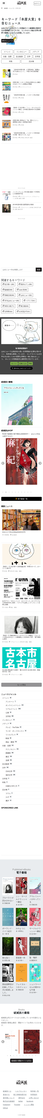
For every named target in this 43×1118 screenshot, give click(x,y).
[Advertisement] (21, 165)
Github (5, 1108)
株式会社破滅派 (9, 1101)
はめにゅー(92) (26, 295)
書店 (9, 756)
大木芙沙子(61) (24, 311)
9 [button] (28, 492)
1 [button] (3, 492)
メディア (35, 51)
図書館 (9, 753)
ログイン (37, 3)
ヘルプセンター (21, 1091)
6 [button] (18, 492)
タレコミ (14, 363)
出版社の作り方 (12, 786)
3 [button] (9, 492)
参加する (6, 1094)
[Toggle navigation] (3, 3)
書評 (8, 800)
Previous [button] (3, 463)
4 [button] (12, 492)
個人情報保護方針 (20, 1094)
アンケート (11, 701)
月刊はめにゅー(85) (11, 300)
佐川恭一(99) (9, 284)
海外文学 (10, 775)
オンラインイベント (14, 705)
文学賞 (37, 56)
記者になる (23, 363)
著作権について (9, 1098)
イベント (7, 51)
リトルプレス (12, 734)
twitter (20, 1101)
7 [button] (22, 492)
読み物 (31, 61)
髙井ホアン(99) (26, 284)
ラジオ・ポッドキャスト (16, 731)
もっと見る (21, 684)
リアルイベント (13, 709)
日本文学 (10, 771)
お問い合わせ (34, 1098)
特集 (10, 61)
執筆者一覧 (34, 1091)
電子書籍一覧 (22, 499)
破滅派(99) (8, 289)
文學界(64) (8, 311)
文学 (28, 56)
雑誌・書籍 (11, 742)
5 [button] (15, 492)
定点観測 (19, 56)
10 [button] (31, 492)
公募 (8, 712)
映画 (8, 738)
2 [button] (6, 492)
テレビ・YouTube (13, 727)
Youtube (17, 1104)
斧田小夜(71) (9, 306)
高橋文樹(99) (9, 295)
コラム (9, 793)
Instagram (6, 1104)
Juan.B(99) (22, 289)
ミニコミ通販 (29, 1104)
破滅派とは (7, 1091)
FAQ (30, 363)
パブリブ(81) (30, 300)
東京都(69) (24, 306)
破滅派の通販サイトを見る (21, 1060)
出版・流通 (7, 56)
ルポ (8, 797)
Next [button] (40, 463)
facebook (30, 1101)
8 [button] (25, 492)
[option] (21, 461)
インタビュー (21, 51)
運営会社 (21, 1098)
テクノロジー (12, 749)
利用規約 (33, 1094)
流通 (9, 760)
